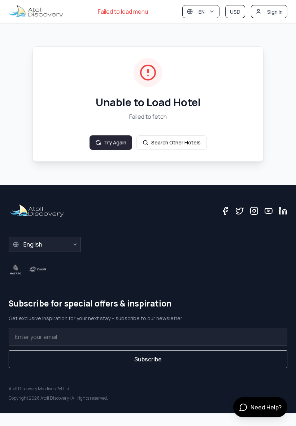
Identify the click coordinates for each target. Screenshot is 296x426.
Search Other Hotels (176, 142)
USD (235, 11)
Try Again (115, 142)
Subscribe (148, 359)
